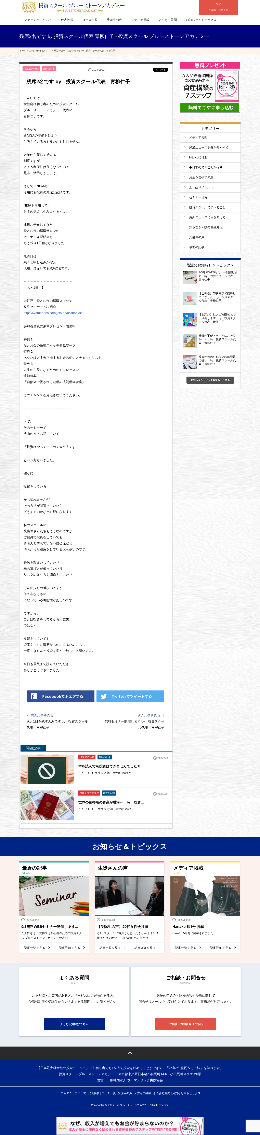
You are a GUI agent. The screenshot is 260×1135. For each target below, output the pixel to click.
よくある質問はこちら (74, 1024)
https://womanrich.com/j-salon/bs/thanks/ (53, 313)
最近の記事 (49, 68)
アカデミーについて (38, 20)
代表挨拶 (67, 20)
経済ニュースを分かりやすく (209, 147)
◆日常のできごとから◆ (206, 167)
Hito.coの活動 (31, 68)
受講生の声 (114, 20)
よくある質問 (167, 20)
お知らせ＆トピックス (201, 20)
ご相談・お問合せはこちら (186, 1024)
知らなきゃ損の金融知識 (206, 227)
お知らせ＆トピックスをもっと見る (210, 380)
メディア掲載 (140, 20)
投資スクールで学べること (209, 207)
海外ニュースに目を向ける (207, 217)
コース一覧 (90, 20)
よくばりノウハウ (201, 187)
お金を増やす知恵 (89, 792)
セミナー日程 (198, 197)
